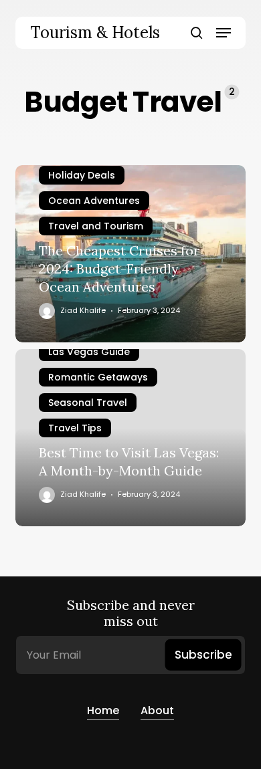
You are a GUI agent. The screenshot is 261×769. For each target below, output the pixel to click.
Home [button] (103, 710)
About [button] (157, 710)
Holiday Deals (81, 175)
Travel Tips (75, 428)
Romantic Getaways (98, 377)
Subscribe (203, 655)
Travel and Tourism (95, 226)
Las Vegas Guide (89, 351)
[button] (223, 32)
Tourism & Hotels (95, 33)
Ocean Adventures (94, 200)
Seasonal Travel (87, 402)
